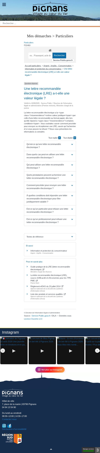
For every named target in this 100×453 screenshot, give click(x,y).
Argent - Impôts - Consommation (57, 66)
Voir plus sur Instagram (51, 370)
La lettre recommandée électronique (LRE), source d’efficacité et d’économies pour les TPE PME (50, 278)
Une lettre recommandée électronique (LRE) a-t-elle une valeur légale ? (48, 72)
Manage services (88, 449)
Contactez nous (9, 419)
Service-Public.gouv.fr (63, 60)
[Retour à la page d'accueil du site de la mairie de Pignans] (50, 8)
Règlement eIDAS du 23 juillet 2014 (45, 286)
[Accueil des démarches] (50, 50)
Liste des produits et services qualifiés (46, 294)
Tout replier (53, 138)
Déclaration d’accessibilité (14, 429)
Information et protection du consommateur (43, 69)
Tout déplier (68, 138)
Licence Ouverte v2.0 (33, 319)
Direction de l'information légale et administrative (43, 313)
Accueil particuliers (33, 66)
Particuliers (28, 42)
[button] (50, 146)
